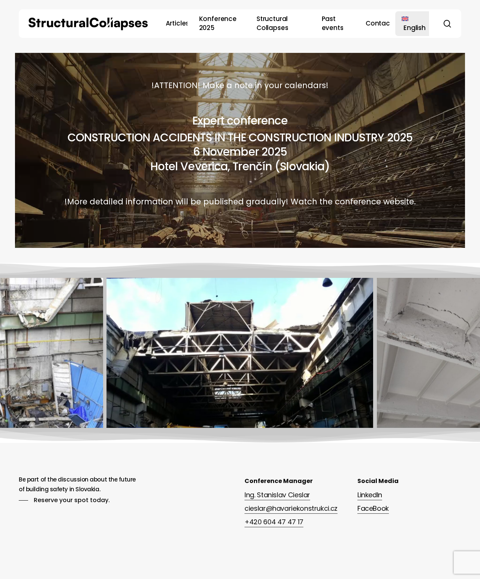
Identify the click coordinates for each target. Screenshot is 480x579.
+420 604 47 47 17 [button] (273, 521)
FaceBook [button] (373, 508)
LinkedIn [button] (369, 495)
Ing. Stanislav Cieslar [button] (277, 495)
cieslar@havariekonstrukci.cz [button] (291, 508)
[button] (64, 500)
